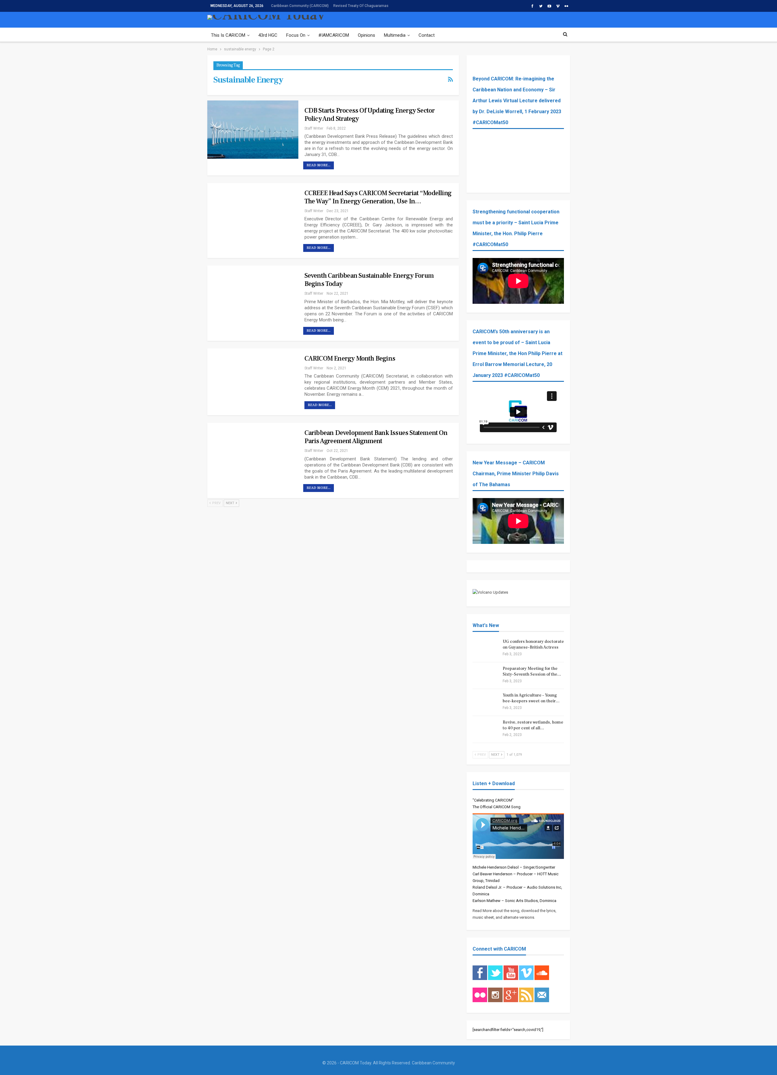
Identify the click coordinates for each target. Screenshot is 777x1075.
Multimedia (394, 35)
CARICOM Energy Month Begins (349, 358)
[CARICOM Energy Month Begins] (252, 377)
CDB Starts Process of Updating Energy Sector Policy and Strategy (369, 114)
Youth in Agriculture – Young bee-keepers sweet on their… (531, 698)
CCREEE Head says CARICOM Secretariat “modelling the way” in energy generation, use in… (377, 197)
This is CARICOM (228, 35)
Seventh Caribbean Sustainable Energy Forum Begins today (369, 279)
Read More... (319, 165)
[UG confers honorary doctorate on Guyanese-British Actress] (486, 648)
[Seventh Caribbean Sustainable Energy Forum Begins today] (252, 295)
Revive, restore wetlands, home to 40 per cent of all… (533, 725)
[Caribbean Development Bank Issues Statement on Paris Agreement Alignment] (252, 452)
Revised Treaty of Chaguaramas (360, 6)
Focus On (295, 35)
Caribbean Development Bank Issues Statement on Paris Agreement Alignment (375, 437)
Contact (427, 35)
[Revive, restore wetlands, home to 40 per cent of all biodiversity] (486, 729)
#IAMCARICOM (333, 35)
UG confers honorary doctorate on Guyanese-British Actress (533, 644)
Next (230, 503)
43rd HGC (267, 35)
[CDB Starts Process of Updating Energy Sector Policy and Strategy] (252, 129)
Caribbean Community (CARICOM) (300, 6)
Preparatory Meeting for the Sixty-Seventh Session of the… (532, 671)
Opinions (366, 35)
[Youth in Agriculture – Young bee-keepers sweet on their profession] (486, 702)
